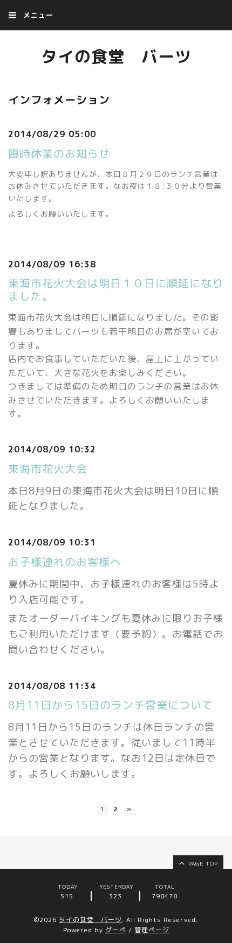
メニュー (37, 15)
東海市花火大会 (47, 468)
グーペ (115, 929)
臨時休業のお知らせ (59, 153)
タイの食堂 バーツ (116, 56)
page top (202, 863)
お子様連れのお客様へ (64, 561)
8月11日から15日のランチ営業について (110, 704)
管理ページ (151, 929)
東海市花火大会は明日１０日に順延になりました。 (115, 289)
